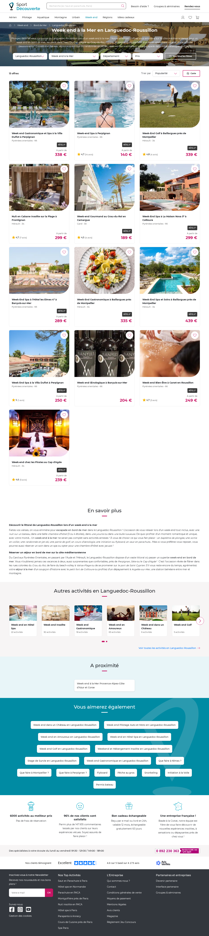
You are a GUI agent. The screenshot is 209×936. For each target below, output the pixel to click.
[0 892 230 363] (161, 850)
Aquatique (43, 17)
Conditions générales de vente (124, 892)
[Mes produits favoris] (190, 17)
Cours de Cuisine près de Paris (75, 922)
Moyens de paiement (119, 898)
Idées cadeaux (126, 17)
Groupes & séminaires (167, 6)
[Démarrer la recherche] (123, 6)
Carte (193, 73)
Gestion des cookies (20, 915)
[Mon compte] (182, 17)
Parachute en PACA (69, 892)
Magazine (112, 916)
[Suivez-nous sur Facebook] (12, 909)
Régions (107, 17)
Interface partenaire (167, 886)
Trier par (146, 73)
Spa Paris (63, 928)
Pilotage (27, 17)
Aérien (13, 17)
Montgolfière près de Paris (73, 898)
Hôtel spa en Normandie (72, 886)
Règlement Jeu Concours (121, 922)
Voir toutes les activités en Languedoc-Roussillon (167, 648)
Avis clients (113, 910)
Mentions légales (116, 904)
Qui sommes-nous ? (118, 880)
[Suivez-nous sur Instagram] (20, 909)
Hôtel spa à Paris (67, 910)
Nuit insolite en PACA (70, 904)
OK (49, 892)
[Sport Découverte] (24, 6)
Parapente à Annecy (69, 916)
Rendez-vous (192, 6)
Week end (91, 17)
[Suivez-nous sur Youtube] (28, 909)
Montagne (61, 17)
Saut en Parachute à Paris (72, 880)
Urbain (76, 17)
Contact (111, 886)
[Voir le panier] (197, 17)
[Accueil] (10, 25)
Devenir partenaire (166, 880)
